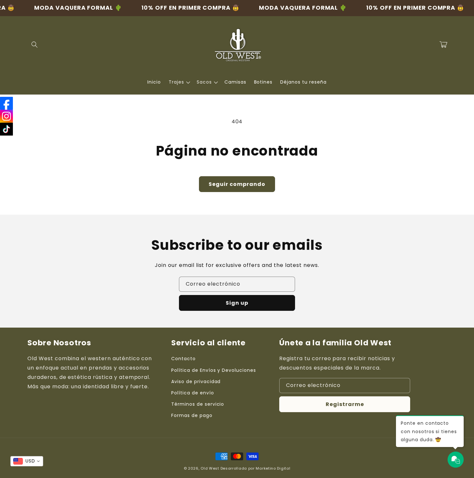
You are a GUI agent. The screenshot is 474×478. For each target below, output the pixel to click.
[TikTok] (6, 129)
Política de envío (192, 393)
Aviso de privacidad (196, 381)
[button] (34, 44)
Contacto (183, 358)
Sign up (237, 303)
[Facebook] (6, 103)
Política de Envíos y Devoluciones (213, 370)
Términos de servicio (197, 404)
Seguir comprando (237, 184)
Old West (210, 468)
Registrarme (345, 404)
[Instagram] (6, 116)
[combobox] (26, 461)
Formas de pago (191, 415)
